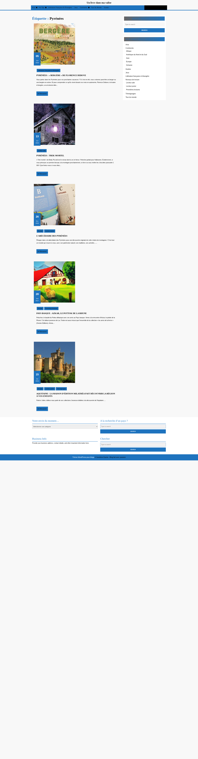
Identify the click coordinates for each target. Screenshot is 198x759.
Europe (40, 231)
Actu (33, 7)
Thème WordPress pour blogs (83, 457)
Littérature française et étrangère (60, 7)
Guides (106, 7)
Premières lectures (51, 308)
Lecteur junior (49, 231)
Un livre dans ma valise (99, 2)
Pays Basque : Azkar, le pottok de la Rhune (61, 313)
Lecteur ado (42, 150)
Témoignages (61, 389)
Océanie (129, 65)
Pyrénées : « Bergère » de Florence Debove (61, 75)
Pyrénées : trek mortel (50, 155)
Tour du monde (96, 7)
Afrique (128, 51)
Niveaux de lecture (132, 80)
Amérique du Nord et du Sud (136, 54)
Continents (83, 7)
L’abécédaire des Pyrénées (51, 236)
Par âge (41, 7)
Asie (127, 58)
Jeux (76, 7)
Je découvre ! (42, 94)
